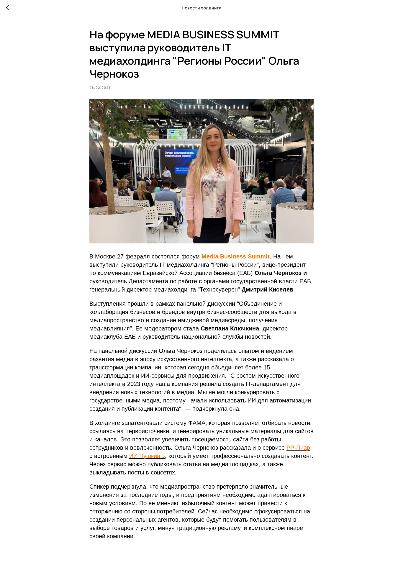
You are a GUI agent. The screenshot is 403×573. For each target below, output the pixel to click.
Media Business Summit (236, 256)
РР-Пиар (298, 447)
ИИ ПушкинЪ (147, 456)
